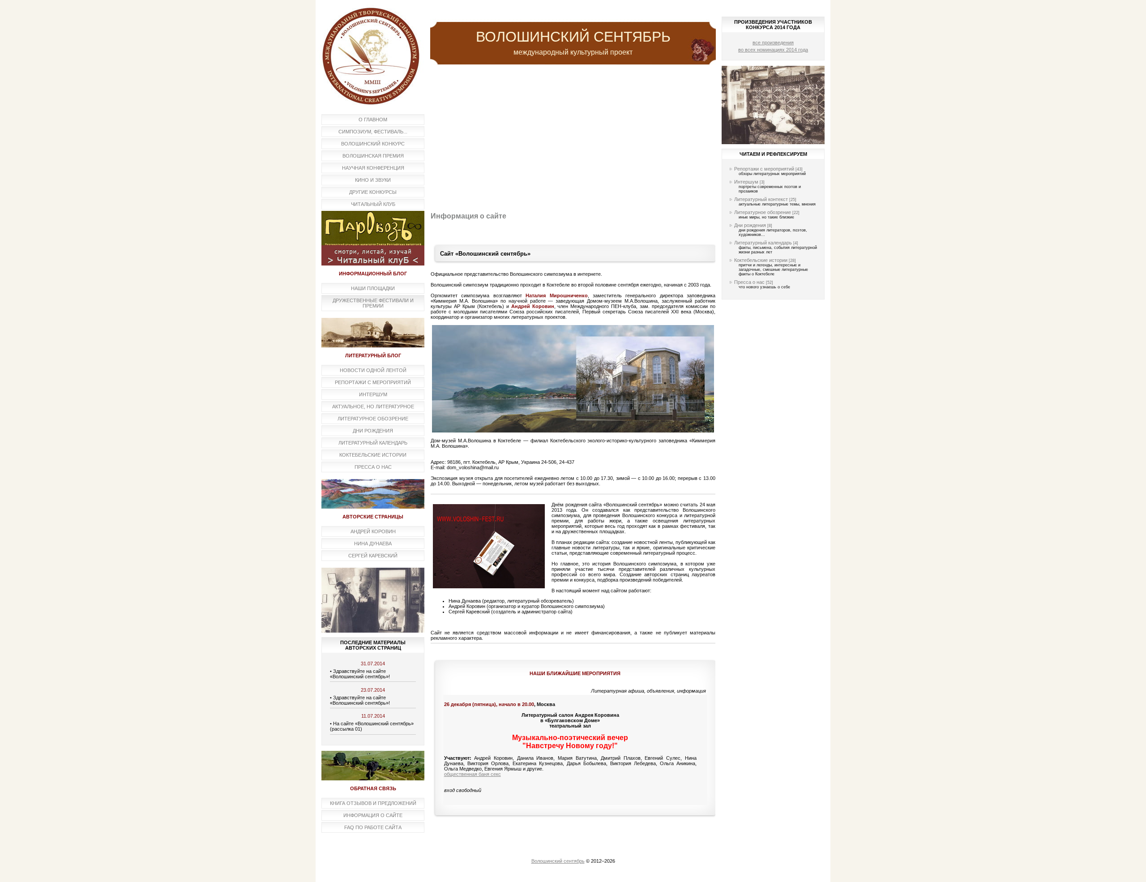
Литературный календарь (763, 242)
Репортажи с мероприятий (764, 168)
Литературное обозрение (762, 212)
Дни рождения (750, 225)
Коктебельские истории (760, 260)
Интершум (746, 181)
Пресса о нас (749, 282)
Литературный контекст (761, 199)
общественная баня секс (472, 774)
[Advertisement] (573, 138)
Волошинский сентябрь (558, 861)
